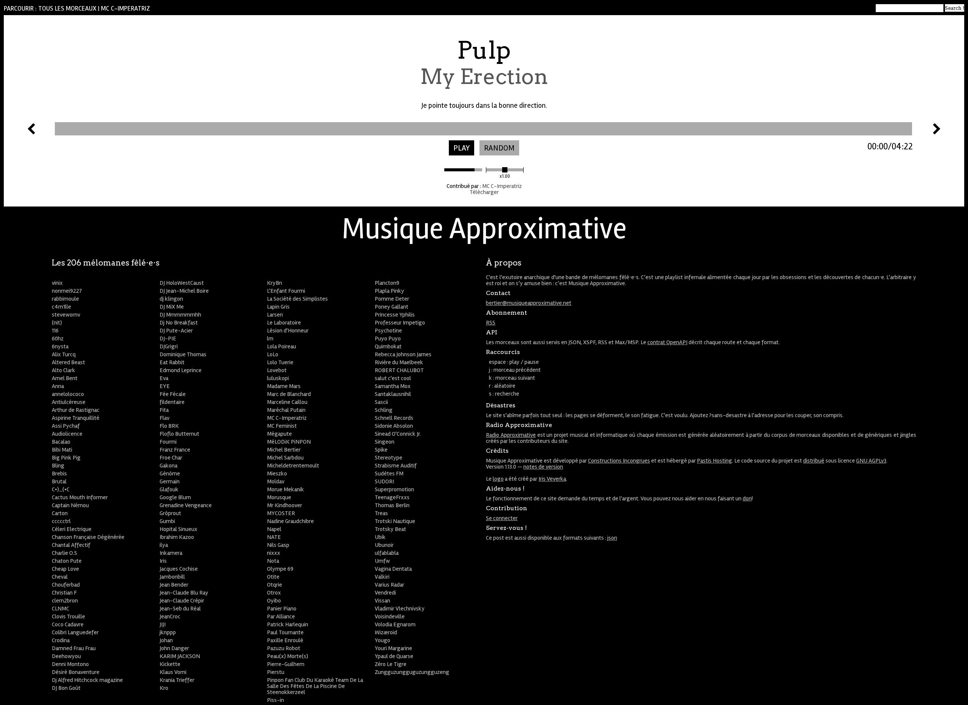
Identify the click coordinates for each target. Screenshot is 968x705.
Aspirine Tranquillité (75, 418)
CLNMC (60, 608)
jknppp (168, 632)
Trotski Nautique (395, 521)
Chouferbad (66, 585)
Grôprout (170, 513)
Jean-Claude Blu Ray (184, 592)
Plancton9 (387, 283)
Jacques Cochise (179, 569)
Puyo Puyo (388, 338)
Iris (163, 561)
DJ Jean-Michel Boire (184, 291)
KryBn (274, 283)
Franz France (175, 449)
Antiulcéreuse (68, 402)
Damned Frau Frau (74, 648)
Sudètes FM (389, 473)
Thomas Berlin (392, 505)
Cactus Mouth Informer (80, 497)
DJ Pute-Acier (176, 330)
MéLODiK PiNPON (289, 442)
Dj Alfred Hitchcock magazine (87, 680)
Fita (164, 410)
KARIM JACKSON (180, 656)
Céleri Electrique (72, 529)
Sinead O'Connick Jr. (398, 434)
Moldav (275, 481)
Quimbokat (388, 346)
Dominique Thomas (183, 354)
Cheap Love (65, 569)
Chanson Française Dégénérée (88, 537)
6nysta (60, 346)
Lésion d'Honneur (288, 330)
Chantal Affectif (71, 545)
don (747, 498)
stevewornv (66, 314)
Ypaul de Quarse (394, 656)
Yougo (382, 640)
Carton (60, 513)
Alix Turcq (64, 354)
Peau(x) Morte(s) (287, 656)
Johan (166, 640)
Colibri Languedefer (75, 632)
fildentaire (172, 402)
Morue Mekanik (285, 489)
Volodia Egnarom (395, 624)
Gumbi (167, 521)
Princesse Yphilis (395, 314)
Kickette (170, 664)
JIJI (163, 624)
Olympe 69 (280, 569)
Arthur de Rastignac (75, 410)
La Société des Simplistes (297, 299)
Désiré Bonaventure (75, 672)
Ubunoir (384, 545)
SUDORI (384, 481)
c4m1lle (61, 307)
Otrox (274, 592)
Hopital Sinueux (178, 529)
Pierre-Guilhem (285, 664)
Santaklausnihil (393, 394)
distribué (813, 460)
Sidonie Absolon (394, 426)
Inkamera (171, 553)
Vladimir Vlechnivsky (400, 608)
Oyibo (274, 600)
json (612, 538)
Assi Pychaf (66, 426)
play (461, 148)
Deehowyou (66, 656)
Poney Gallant (391, 307)
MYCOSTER (281, 513)
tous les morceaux (67, 8)
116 (55, 330)
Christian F (64, 592)
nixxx (273, 553)
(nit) (57, 322)
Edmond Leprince (181, 370)
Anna (58, 386)
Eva (164, 378)
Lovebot (277, 370)
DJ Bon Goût (66, 688)
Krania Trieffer (177, 680)
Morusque (279, 497)
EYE (165, 386)
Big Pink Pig (66, 457)
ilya (164, 545)
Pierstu (275, 672)
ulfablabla (387, 553)
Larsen (275, 314)
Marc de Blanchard (289, 394)
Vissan (382, 600)
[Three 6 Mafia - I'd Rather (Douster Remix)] (31, 132)
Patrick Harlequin (287, 624)
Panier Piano (281, 608)
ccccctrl (61, 521)
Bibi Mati (62, 449)
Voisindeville (390, 616)
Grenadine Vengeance (186, 505)
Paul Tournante (285, 632)
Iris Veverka (552, 479)
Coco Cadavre (68, 624)
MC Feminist (282, 426)
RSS (490, 322)
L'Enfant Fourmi (286, 291)
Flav (164, 418)
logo (498, 479)
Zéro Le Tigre (390, 664)
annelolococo (68, 394)
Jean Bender (174, 585)
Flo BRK (169, 426)
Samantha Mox (393, 386)
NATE (274, 537)
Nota (273, 561)
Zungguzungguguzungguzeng (412, 672)
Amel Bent (65, 378)
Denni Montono (70, 664)
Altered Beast (68, 362)
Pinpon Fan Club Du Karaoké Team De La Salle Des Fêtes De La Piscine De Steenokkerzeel (315, 686)
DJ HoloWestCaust (182, 283)
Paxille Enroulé (285, 640)
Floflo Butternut (179, 434)
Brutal (59, 481)
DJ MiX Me (172, 307)
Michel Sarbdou (285, 457)
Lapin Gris (278, 307)
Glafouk (169, 489)
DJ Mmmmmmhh (180, 314)
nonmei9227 (67, 291)
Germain (170, 481)
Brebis (59, 473)
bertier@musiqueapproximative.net (528, 303)
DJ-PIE (168, 338)
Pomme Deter (392, 299)
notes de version (543, 467)
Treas (381, 513)
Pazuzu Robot (283, 648)
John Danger (174, 648)
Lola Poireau (281, 346)
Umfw (382, 561)
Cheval (60, 577)
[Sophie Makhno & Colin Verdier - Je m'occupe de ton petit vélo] (936, 132)
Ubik (380, 537)
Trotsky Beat (390, 529)
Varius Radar (389, 585)
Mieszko (277, 473)
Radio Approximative (511, 435)
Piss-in (275, 700)
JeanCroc (170, 616)
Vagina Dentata (393, 569)
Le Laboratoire (284, 322)
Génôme (170, 473)
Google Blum (175, 497)
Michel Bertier (284, 449)
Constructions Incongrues (619, 460)
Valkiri (382, 577)
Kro (164, 688)
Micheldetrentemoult (293, 465)
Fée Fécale (173, 394)
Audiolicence (67, 434)
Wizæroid (386, 632)
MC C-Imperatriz (125, 8)
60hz (58, 338)
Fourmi (168, 442)
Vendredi (385, 592)
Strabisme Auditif (396, 465)
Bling (58, 465)
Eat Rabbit (172, 362)
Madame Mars (284, 386)
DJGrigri (169, 346)
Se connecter (502, 518)
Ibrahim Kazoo (177, 537)
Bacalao (61, 442)
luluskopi (278, 378)
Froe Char (171, 457)
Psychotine (388, 330)
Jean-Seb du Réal (180, 608)
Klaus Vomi (173, 672)
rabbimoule (65, 299)
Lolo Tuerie (280, 362)
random (499, 148)
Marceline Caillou (287, 402)
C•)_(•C (61, 489)
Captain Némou (70, 505)
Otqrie (274, 585)
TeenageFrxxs (392, 497)
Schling (383, 410)
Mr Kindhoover (284, 505)
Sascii (381, 402)
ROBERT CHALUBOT (399, 370)
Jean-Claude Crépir (182, 600)
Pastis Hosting (714, 460)
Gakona (168, 465)
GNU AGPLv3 (871, 460)
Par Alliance (281, 616)
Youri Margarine (393, 648)
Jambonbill (172, 577)
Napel (274, 529)
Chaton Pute (67, 561)
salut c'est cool (393, 378)
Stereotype (388, 457)
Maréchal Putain (286, 410)
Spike (381, 449)
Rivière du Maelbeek (399, 362)
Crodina (61, 640)
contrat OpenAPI (667, 342)
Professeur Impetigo (400, 322)
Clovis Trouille (68, 616)
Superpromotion (394, 489)
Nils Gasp (278, 545)
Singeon (384, 442)
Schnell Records (394, 418)
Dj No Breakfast (179, 322)
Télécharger (484, 192)
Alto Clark (63, 370)
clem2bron (65, 600)
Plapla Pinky (389, 291)
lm (270, 338)
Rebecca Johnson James (403, 354)
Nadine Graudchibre (290, 521)
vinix (57, 283)
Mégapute (279, 434)
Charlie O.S (64, 553)
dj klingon (171, 299)
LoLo (272, 354)
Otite (273, 577)
